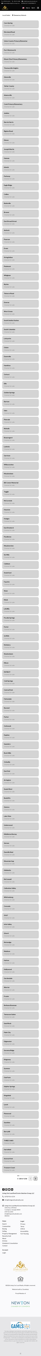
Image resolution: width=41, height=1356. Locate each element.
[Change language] (23, 7)
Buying (4, 1229)
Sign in (33, 8)
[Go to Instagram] (6, 1189)
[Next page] (35, 1179)
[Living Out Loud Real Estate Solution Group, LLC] (20, 1266)
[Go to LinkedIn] (12, 1189)
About (4, 1238)
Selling (4, 1231)
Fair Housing (24, 1234)
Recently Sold (6, 1236)
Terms (22, 1226)
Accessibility (24, 1231)
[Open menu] (37, 7)
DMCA (22, 1229)
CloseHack (25, 1289)
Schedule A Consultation (10, 1243)
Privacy (22, 1224)
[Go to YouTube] (9, 1189)
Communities (6, 1226)
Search (4, 1224)
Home (4, 1221)
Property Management (9, 1233)
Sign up (28, 8)
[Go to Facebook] (3, 1189)
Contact (4, 1246)
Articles (4, 1241)
